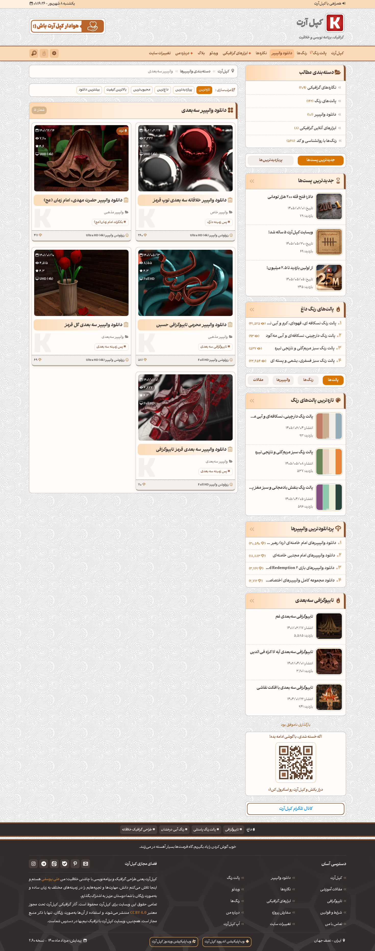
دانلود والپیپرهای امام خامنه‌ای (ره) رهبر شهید (301, 543)
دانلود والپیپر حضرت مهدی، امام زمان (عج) (83, 200)
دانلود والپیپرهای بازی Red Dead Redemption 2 (299, 568)
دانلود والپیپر (281, 53)
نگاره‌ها (261, 53)
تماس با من (333, 924)
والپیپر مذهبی (114, 213)
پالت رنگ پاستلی (204, 830)
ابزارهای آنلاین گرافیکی (315, 128)
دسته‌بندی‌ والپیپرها (195, 72)
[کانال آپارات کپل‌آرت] (85, 863)
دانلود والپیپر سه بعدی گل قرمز (93, 325)
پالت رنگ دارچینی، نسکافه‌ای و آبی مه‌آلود (300, 336)
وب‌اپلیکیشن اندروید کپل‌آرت (225, 942)
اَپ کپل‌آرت (231, 924)
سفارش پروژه (281, 913)
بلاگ (201, 53)
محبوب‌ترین (141, 90)
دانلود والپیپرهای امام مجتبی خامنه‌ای (304, 555)
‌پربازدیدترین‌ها (270, 160)
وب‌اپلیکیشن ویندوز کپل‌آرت (171, 942)
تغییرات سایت (160, 53)
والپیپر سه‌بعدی (113, 337)
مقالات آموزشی (331, 890)
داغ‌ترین (163, 90)
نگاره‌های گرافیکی (318, 87)
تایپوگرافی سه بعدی (213, 347)
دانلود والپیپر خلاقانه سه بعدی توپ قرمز (190, 200)
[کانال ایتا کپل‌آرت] (54, 863)
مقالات (258, 380)
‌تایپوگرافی (334, 901)
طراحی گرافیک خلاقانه (137, 830)
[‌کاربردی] (44, 53)
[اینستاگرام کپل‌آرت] (33, 863)
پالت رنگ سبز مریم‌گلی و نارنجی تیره (304, 348)
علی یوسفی (50, 879)
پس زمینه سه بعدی (109, 347)
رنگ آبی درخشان (172, 830)
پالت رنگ (320, 53)
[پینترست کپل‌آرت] (75, 863)
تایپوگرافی (232, 830)
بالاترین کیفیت (116, 90)
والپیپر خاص (219, 213)
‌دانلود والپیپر (322, 114)
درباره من (184, 53)
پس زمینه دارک (217, 222)
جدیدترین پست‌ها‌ (321, 160)
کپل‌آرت (337, 53)
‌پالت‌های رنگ (322, 101)
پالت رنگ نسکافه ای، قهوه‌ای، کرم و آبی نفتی (301, 323)
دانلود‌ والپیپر (281, 878)
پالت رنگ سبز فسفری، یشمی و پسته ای (302, 361)
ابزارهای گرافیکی (237, 53)
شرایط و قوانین (331, 913)
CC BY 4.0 (138, 913)
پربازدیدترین (183, 90)
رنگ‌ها (302, 53)
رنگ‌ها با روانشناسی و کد (317, 141)
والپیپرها (283, 380)
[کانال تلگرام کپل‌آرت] (43, 863)
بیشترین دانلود (89, 90)
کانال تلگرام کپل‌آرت (295, 809)
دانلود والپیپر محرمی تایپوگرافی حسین (191, 325)
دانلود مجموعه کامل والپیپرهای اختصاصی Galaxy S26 (299, 580)
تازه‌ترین (204, 90)
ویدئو (213, 53)
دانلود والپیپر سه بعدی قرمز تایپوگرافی (191, 450)
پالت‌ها (333, 380)
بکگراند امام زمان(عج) (108, 222)
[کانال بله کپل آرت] (64, 863)
